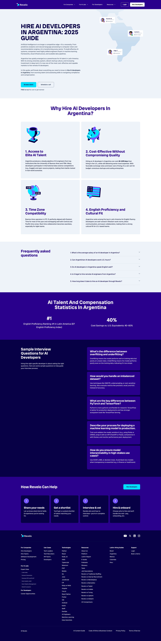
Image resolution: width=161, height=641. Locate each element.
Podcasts (84, 562)
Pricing (23, 559)
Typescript (65, 562)
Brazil (112, 551)
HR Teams (47, 557)
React (64, 554)
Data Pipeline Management (29, 584)
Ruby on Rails (66, 585)
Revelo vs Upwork (87, 595)
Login (125, 4)
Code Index (25, 572)
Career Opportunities (28, 594)
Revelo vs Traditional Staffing (91, 574)
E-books (84, 559)
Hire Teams (25, 554)
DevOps (64, 611)
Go (64, 574)
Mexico (112, 557)
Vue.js (64, 591)
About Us (84, 551)
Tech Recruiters (49, 554)
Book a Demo (135, 554)
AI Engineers (66, 614)
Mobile (64, 571)
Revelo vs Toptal (86, 586)
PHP (63, 568)
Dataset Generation (27, 575)
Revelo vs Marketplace (89, 580)
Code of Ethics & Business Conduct (100, 631)
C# (63, 582)
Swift (63, 608)
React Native (66, 594)
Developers (47, 559)
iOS (63, 600)
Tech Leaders (48, 551)
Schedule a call (46, 85)
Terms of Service (134, 631)
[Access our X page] (130, 536)
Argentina (113, 554)
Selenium (65, 565)
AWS (63, 559)
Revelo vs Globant (87, 599)
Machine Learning (68, 617)
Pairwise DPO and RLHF (28, 578)
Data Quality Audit (26, 581)
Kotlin (64, 606)
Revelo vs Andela (87, 589)
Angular (64, 588)
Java (63, 577)
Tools (83, 568)
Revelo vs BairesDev (88, 583)
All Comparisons (87, 602)
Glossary (84, 565)
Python (64, 551)
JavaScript (65, 580)
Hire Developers (137, 4)
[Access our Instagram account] (139, 536)
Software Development (28, 557)
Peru (111, 562)
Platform (84, 554)
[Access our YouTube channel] (125, 535)
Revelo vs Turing (87, 592)
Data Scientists (67, 620)
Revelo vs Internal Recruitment (91, 577)
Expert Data (25, 569)
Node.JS (64, 557)
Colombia (113, 559)
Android (64, 603)
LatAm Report (86, 557)
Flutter (64, 597)
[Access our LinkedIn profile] (134, 536)
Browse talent (28, 85)
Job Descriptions (87, 571)
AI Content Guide (79, 631)
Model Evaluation (26, 587)
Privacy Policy (120, 631)
